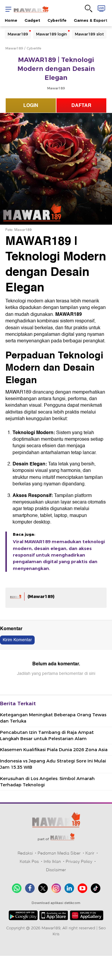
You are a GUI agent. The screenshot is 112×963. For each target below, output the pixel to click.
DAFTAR (81, 105)
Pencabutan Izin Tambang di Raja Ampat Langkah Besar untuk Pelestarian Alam (47, 735)
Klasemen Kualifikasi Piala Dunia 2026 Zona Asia (54, 749)
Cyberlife (57, 20)
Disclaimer (56, 870)
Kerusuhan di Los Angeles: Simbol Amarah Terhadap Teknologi (47, 782)
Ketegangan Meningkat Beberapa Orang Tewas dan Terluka (53, 718)
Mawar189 (17, 34)
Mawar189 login (51, 34)
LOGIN (30, 105)
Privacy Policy (79, 861)
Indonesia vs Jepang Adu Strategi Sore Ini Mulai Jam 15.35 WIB (53, 764)
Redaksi (25, 853)
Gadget (32, 20)
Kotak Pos (29, 861)
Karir (89, 853)
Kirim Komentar (17, 639)
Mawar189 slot (89, 34)
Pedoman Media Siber (59, 853)
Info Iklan (52, 861)
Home (11, 20)
